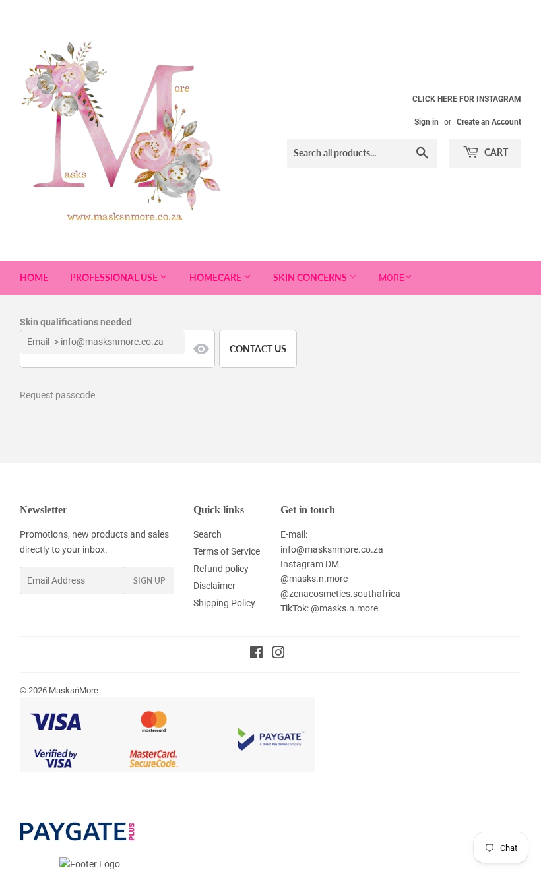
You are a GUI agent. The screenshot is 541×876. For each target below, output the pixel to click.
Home (34, 277)
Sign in (426, 122)
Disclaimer (214, 585)
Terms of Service (226, 551)
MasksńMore (73, 690)
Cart (495, 152)
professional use (115, 277)
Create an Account (489, 122)
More (391, 277)
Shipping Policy (224, 603)
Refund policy (221, 568)
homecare (216, 277)
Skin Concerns (311, 277)
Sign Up (149, 581)
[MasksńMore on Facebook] (256, 654)
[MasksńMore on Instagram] (278, 654)
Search (207, 534)
